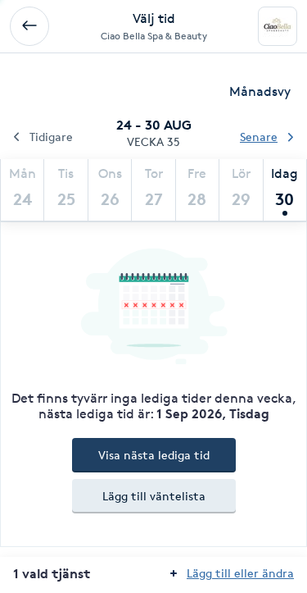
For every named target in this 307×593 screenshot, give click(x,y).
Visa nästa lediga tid (154, 455)
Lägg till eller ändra (240, 573)
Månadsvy (260, 91)
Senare (259, 137)
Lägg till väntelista (153, 496)
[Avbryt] (29, 26)
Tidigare (51, 137)
